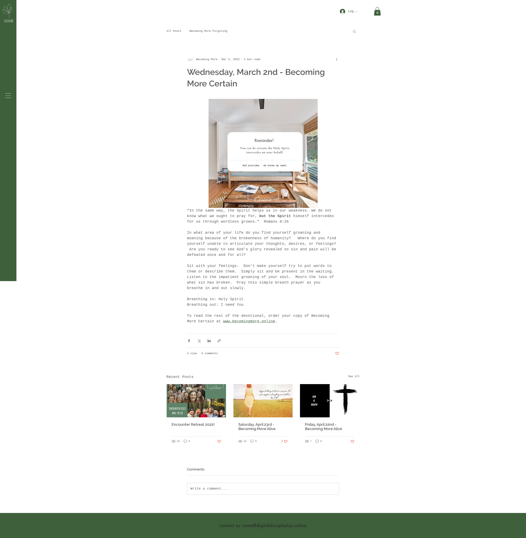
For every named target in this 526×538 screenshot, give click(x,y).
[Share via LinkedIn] (209, 341)
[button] (8, 95)
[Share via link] (219, 341)
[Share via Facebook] (189, 341)
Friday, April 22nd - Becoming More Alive (323, 426)
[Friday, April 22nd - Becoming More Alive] (329, 400)
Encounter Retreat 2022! (193, 424)
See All (354, 376)
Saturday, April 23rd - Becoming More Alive (257, 426)
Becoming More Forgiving (208, 31)
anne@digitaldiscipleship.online (275, 525)
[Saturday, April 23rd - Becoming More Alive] (263, 400)
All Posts (173, 31)
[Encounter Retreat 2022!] (196, 400)
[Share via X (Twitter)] (199, 341)
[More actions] (336, 59)
